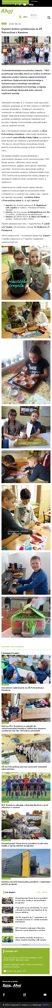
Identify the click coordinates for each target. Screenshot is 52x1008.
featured (6, 647)
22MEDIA (45, 1005)
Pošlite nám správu (14, 971)
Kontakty (35, 1)
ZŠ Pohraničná (17, 647)
